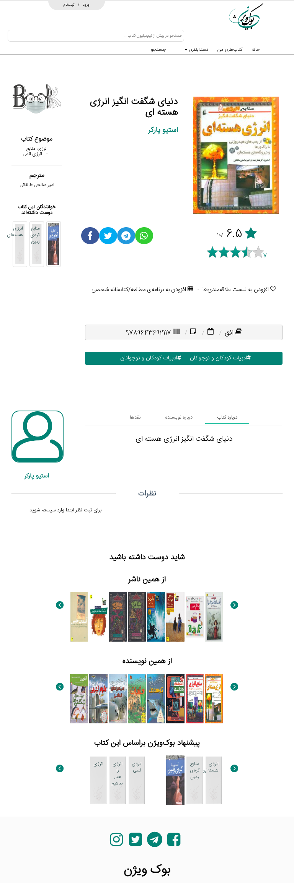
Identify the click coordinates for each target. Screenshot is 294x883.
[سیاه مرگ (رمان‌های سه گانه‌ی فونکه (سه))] (118, 617)
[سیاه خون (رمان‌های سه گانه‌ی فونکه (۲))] (137, 617)
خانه (256, 49)
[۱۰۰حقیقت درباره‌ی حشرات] (137, 698)
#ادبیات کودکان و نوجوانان (218, 358)
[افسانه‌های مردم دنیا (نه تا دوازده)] (214, 617)
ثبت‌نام (69, 4)
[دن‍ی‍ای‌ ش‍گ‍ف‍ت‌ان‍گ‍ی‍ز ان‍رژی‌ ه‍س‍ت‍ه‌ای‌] (214, 698)
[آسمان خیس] (79, 617)
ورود (86, 4)
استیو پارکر (163, 130)
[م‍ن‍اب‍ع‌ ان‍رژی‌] (195, 698)
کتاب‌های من (229, 49)
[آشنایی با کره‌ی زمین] (53, 244)
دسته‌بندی (198, 49)
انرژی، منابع (36, 148)
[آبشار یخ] (156, 617)
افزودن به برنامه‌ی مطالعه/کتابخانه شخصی (139, 289)
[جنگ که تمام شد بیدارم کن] (98, 617)
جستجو (158, 49)
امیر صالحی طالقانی (37, 185)
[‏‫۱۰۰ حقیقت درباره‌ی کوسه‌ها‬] (156, 698)
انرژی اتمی (32, 154)
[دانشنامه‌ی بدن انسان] (175, 698)
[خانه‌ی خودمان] (175, 617)
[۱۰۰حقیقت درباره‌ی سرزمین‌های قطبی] (118, 698)
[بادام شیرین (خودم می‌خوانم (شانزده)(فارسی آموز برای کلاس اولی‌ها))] (195, 617)
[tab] (227, 417)
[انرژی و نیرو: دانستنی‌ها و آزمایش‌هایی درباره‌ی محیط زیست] (156, 780)
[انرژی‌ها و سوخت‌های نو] (79, 780)
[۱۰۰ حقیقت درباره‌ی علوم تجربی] (98, 698)
